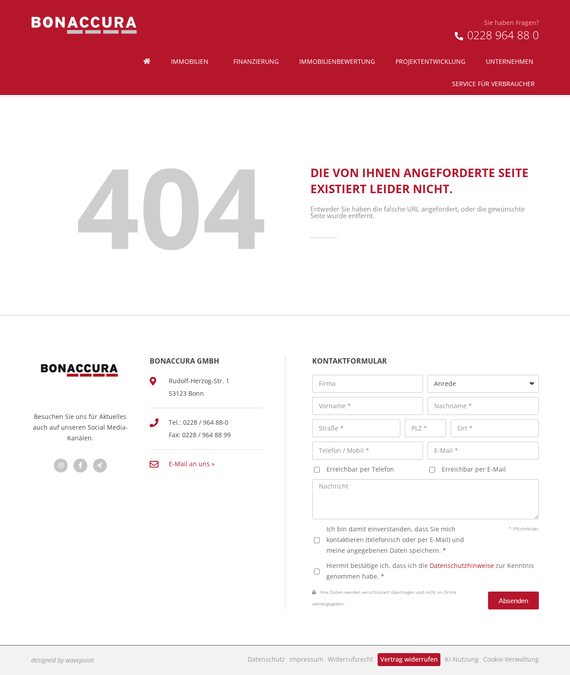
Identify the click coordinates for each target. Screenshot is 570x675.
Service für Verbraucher (493, 83)
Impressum (306, 659)
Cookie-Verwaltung (511, 659)
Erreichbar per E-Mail (474, 469)
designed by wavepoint (62, 660)
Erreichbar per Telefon (360, 469)
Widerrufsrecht (350, 659)
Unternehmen (509, 61)
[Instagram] (61, 465)
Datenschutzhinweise (462, 565)
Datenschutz (266, 659)
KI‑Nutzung (462, 659)
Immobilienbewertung (337, 61)
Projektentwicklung (430, 61)
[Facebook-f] (80, 465)
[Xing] (100, 465)
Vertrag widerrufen (409, 659)
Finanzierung (256, 61)
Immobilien (189, 61)
